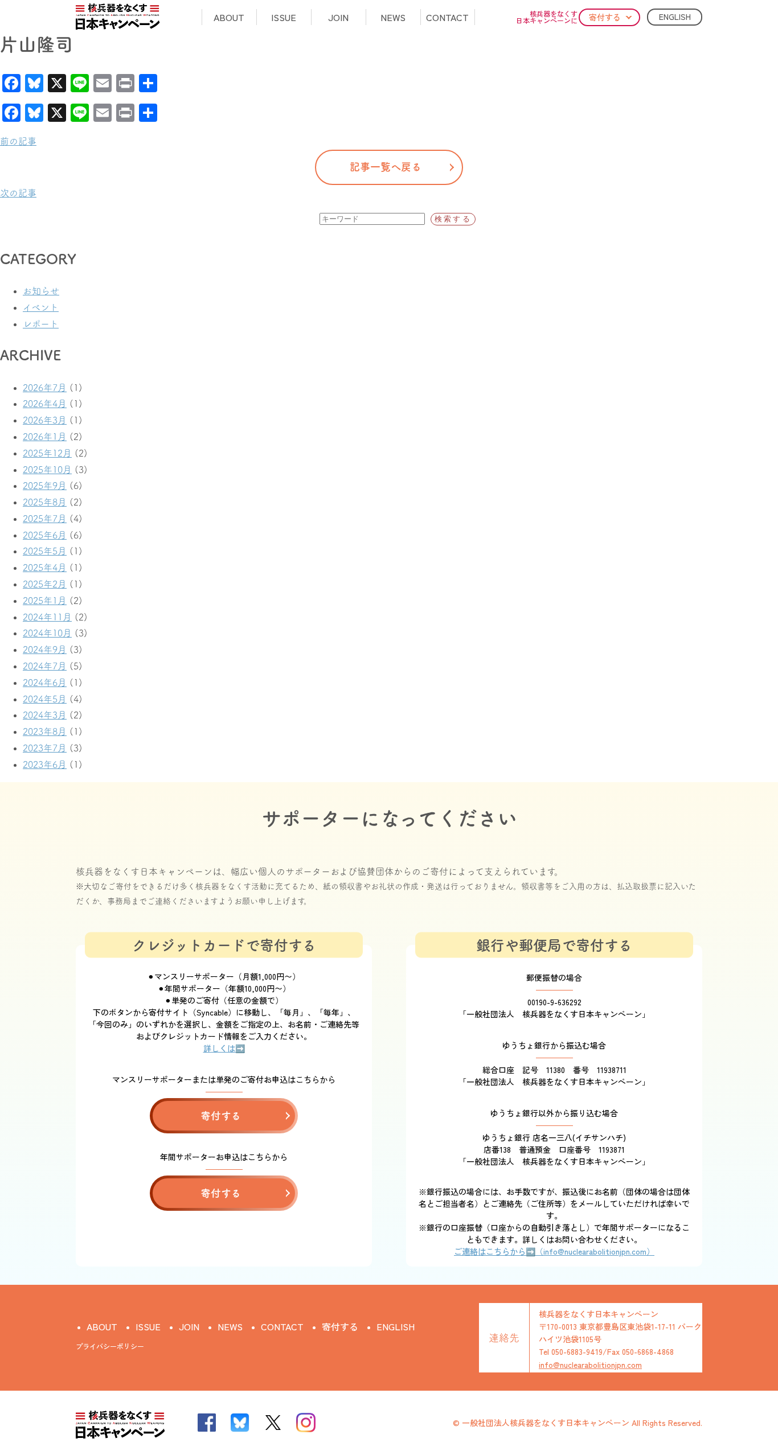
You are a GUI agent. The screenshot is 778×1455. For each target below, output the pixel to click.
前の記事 (18, 141)
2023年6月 (45, 764)
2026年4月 (45, 403)
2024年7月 (45, 666)
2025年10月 (47, 469)
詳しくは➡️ (224, 1048)
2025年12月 (47, 453)
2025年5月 (45, 551)
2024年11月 (47, 617)
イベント (41, 307)
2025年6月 (45, 535)
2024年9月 (45, 649)
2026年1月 (45, 436)
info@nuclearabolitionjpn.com (590, 1364)
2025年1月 (45, 600)
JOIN (338, 17)
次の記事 (18, 193)
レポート (41, 323)
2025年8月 (45, 502)
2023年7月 (45, 748)
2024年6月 (45, 682)
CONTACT (447, 17)
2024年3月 (45, 715)
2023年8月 (45, 731)
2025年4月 (45, 567)
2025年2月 (45, 584)
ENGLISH (675, 16)
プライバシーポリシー (110, 1346)
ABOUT (229, 17)
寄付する (605, 17)
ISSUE (283, 17)
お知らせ (41, 290)
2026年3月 (45, 420)
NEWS (393, 17)
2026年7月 (45, 387)
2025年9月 (45, 485)
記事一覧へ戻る (385, 167)
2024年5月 (45, 699)
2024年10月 (47, 633)
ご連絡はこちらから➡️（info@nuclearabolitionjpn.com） (554, 1251)
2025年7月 (45, 518)
